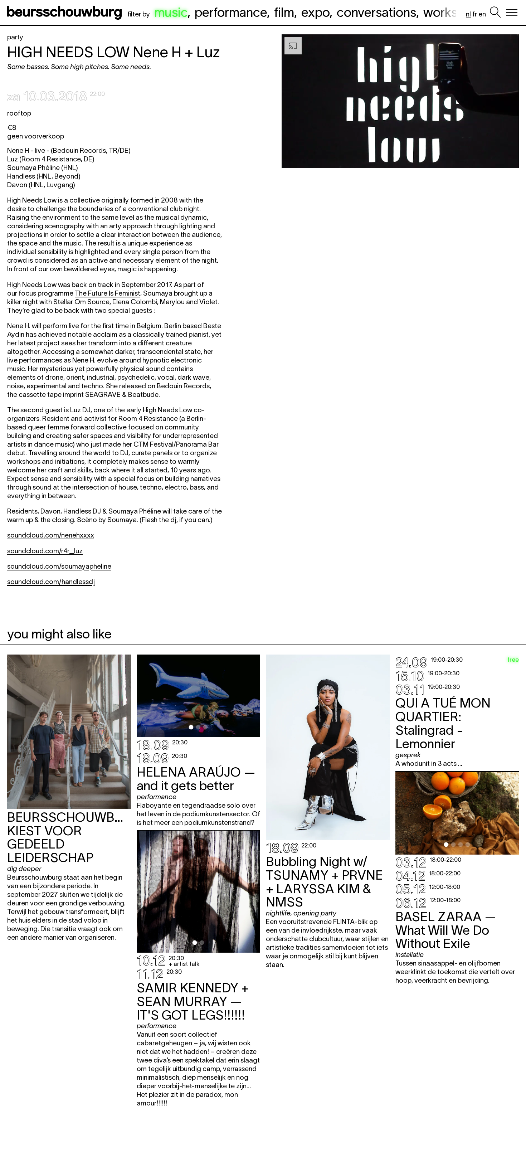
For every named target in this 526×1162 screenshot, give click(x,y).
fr (474, 14)
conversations (376, 12)
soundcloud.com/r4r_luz (45, 551)
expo (315, 12)
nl (468, 14)
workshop (451, 12)
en (482, 14)
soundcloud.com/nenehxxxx (50, 535)
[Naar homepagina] (66, 12)
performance (231, 12)
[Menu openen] (512, 12)
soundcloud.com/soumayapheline (59, 566)
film (284, 12)
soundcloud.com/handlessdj (51, 581)
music (170, 12)
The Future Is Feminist (107, 293)
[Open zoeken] (495, 12)
